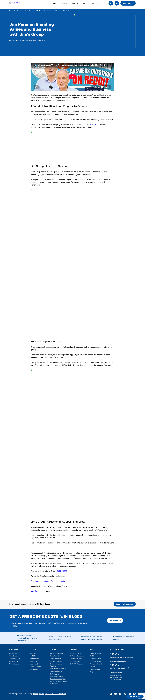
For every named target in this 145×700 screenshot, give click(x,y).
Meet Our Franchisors (56, 661)
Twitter (54, 581)
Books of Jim (34, 661)
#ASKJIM (32, 656)
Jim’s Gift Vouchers (76, 664)
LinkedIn (61, 581)
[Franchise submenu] (79, 3)
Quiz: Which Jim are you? (57, 679)
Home (11, 10)
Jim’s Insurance (75, 661)
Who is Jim (33, 653)
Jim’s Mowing (13, 653)
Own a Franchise (55, 656)
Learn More (113, 620)
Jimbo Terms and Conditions (55, 694)
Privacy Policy (38, 694)
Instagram (44, 581)
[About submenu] (58, 3)
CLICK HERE (62, 571)
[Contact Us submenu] (105, 3)
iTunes (41, 591)
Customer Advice (95, 661)
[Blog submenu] (86, 3)
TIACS (92, 656)
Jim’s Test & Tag (14, 659)
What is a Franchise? (56, 653)
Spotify (34, 591)
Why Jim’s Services (76, 653)
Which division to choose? (58, 669)
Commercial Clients (76, 659)
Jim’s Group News (19, 10)
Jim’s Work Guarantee (77, 656)
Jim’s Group (94, 124)
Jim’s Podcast (34, 659)
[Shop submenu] (93, 3)
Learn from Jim (34, 664)
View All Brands (14, 664)
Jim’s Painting (13, 661)
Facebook (35, 581)
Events (92, 667)
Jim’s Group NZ (34, 669)
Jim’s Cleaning (14, 656)
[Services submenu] (68, 3)
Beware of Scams (35, 667)
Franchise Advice (95, 659)
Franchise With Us (55, 659)
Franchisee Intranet (56, 671)
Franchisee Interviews (27, 40)
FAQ (91, 672)
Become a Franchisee (124, 604)
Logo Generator (95, 669)
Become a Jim (128, 3)
